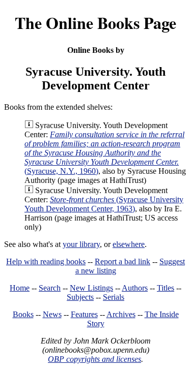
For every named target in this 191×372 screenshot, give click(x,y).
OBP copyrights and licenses (94, 359)
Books (23, 314)
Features (84, 314)
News (52, 314)
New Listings (91, 288)
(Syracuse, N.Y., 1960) (104, 152)
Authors (135, 288)
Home (20, 288)
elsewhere (129, 244)
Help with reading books (46, 261)
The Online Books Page (95, 23)
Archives (120, 314)
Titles (165, 288)
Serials (113, 297)
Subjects (80, 297)
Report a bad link (122, 261)
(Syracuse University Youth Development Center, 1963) (103, 204)
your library (81, 244)
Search (50, 288)
